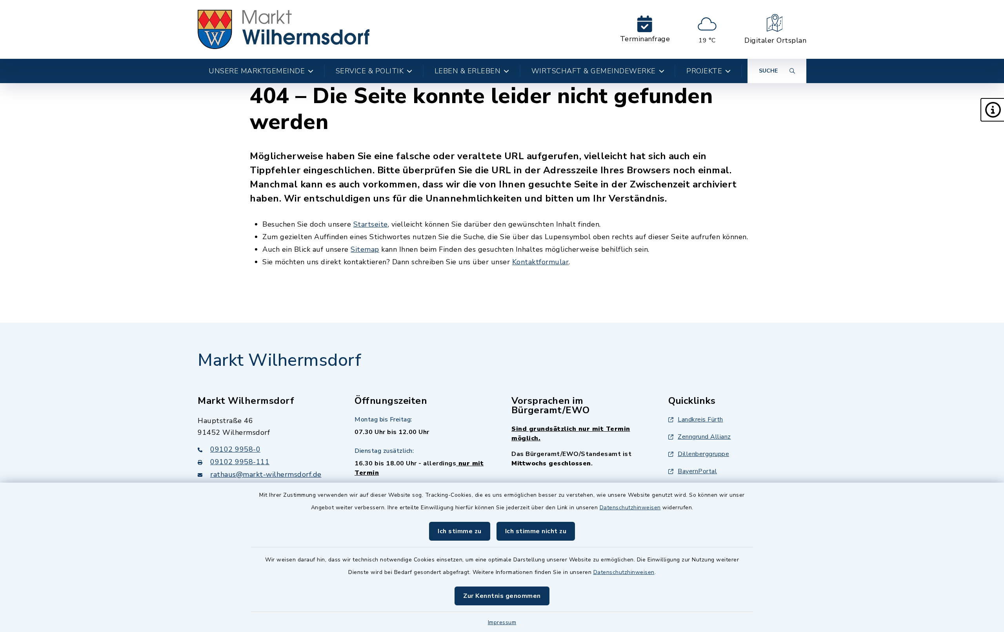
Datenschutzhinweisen (630, 507)
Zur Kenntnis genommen (502, 596)
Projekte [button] (704, 71)
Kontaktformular (540, 262)
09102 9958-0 (235, 449)
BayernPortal (697, 471)
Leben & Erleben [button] (468, 71)
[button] (992, 110)
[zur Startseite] (283, 29)
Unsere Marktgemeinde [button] (257, 71)
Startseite (370, 224)
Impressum (502, 622)
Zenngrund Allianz (704, 436)
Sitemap (365, 249)
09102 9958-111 (239, 462)
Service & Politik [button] (370, 71)
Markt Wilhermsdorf (279, 360)
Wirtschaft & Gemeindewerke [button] (593, 71)
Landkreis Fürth (700, 419)
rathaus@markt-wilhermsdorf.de (266, 474)
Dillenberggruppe (703, 454)
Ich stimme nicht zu (536, 531)
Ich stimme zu (460, 531)
